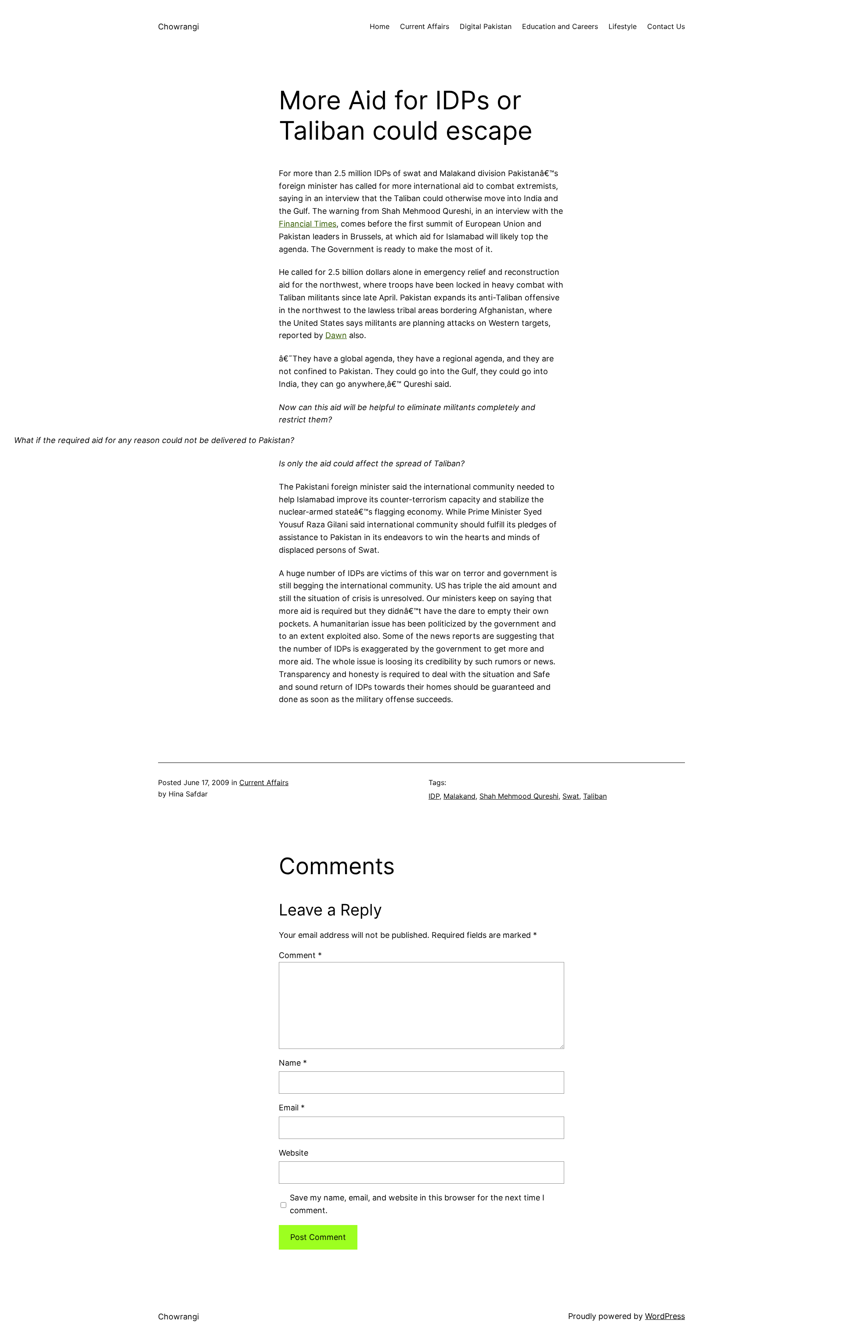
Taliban (595, 796)
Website (293, 1152)
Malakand (459, 796)
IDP (434, 796)
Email (292, 1107)
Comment (300, 955)
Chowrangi (178, 26)
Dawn (336, 335)
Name (293, 1062)
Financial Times (307, 223)
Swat (570, 796)
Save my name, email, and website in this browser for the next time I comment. (417, 1204)
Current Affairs (263, 782)
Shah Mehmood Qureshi (518, 796)
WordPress (665, 1316)
